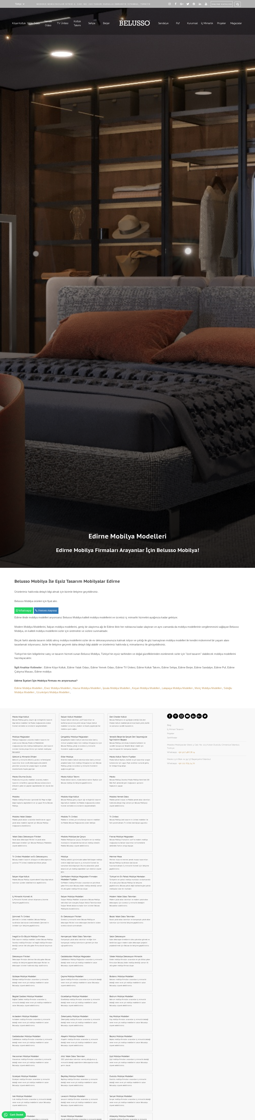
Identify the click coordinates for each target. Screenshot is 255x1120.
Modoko (32, 801)
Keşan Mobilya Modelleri (146, 688)
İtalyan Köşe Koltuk (32, 880)
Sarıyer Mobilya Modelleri (130, 1101)
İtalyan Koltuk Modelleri (80, 723)
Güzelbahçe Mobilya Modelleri (80, 1001)
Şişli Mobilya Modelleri (129, 1061)
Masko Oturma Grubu (32, 783)
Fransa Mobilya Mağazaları (128, 841)
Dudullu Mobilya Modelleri (127, 1081)
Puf (178, 23)
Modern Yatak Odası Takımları (128, 901)
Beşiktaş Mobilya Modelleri (79, 1081)
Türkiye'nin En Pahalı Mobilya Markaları (130, 883)
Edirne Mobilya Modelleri (28, 688)
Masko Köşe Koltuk (32, 721)
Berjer (106, 23)
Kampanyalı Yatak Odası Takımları (79, 941)
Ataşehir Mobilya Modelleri (79, 1041)
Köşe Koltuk (19, 23)
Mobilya (81, 864)
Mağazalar (236, 23)
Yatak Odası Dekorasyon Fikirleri (31, 841)
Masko (129, 781)
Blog (169, 725)
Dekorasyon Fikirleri (31, 961)
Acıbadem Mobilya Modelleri (31, 1021)
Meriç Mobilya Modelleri (208, 688)
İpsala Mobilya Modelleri (117, 688)
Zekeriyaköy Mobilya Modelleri (80, 1021)
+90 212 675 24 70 (186, 763)
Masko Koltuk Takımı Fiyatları (129, 761)
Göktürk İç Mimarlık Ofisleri (31, 763)
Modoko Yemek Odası (129, 801)
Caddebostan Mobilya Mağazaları (81, 961)
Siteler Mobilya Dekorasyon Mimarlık (129, 961)
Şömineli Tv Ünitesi (30, 921)
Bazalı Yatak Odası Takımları (129, 919)
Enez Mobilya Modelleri (57, 688)
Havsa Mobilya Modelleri (87, 688)
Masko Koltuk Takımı (81, 780)
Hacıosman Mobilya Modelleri (31, 1061)
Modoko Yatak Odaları (31, 821)
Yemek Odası (48, 23)
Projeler (221, 23)
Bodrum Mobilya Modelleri (127, 1001)
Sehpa (91, 23)
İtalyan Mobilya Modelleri (81, 902)
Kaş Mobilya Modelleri (128, 1021)
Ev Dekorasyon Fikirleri (80, 921)
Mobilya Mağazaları (32, 744)
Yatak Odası (33, 23)
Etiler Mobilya (81, 763)
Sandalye (163, 23)
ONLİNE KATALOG (222, 4)
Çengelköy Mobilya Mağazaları (81, 743)
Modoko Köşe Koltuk (81, 801)
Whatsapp (25, 610)
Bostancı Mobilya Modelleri (127, 981)
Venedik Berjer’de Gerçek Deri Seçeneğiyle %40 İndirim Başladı (128, 743)
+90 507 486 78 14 (186, 752)
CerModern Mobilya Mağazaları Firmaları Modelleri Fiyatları (81, 883)
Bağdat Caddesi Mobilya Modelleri (32, 1001)
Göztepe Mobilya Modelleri (30, 981)
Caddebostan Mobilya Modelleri (32, 1041)
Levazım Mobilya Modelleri (79, 1101)
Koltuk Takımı (77, 23)
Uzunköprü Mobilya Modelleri (53, 692)
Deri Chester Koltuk (129, 721)
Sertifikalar (172, 737)
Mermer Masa (129, 863)
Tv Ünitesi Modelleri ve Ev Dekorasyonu (31, 860)
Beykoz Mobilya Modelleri (129, 1041)
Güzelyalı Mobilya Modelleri (31, 1081)
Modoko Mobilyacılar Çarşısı (80, 841)
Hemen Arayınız (47, 610)
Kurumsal (192, 23)
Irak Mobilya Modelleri (32, 1101)
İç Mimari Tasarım (175, 729)
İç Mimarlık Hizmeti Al (30, 899)
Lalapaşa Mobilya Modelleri (177, 688)
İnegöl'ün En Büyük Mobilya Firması (32, 942)
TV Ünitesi (62, 23)
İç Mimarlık (207, 23)
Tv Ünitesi (128, 820)
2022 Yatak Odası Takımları (79, 1061)
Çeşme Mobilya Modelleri (81, 981)
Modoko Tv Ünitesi (80, 820)
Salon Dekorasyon (129, 941)
